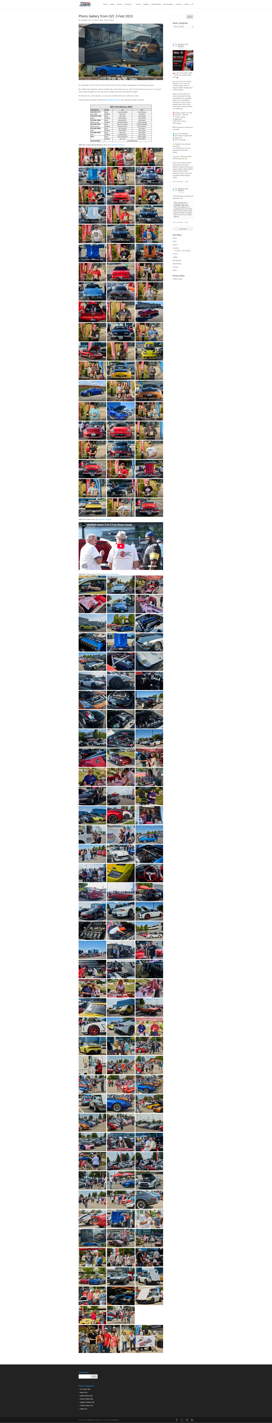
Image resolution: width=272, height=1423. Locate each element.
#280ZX (190, 169)
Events (119, 4)
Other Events (84, 1396)
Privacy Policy (177, 279)
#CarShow (176, 175)
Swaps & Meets (85, 1402)
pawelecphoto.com (113, 100)
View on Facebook (178, 181)
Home (105, 4)
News (112, 4)
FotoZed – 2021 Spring (182, 251)
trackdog (84, 20)
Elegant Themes (94, 1420)
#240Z (175, 169)
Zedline (146, 4)
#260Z (180, 169)
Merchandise (168, 4)
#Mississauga (185, 175)
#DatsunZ (189, 167)
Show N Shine (109, 20)
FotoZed (128, 4)
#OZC (175, 163)
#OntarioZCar (177, 165)
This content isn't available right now (181, 204)
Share (186, 181)
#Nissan (175, 167)
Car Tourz (83, 1389)
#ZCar (182, 173)
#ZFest (188, 163)
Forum (138, 4)
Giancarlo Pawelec (117, 145)
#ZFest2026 (181, 163)
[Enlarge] (149, 107)
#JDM (175, 177)
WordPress (115, 1420)
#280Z (185, 169)
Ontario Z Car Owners (183, 45)
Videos (82, 1409)
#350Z (180, 171)
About (187, 4)
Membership (156, 4)
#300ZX (175, 171)
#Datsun (186, 165)
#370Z (185, 171)
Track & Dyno (85, 1405)
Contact (179, 4)
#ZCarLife (188, 173)
